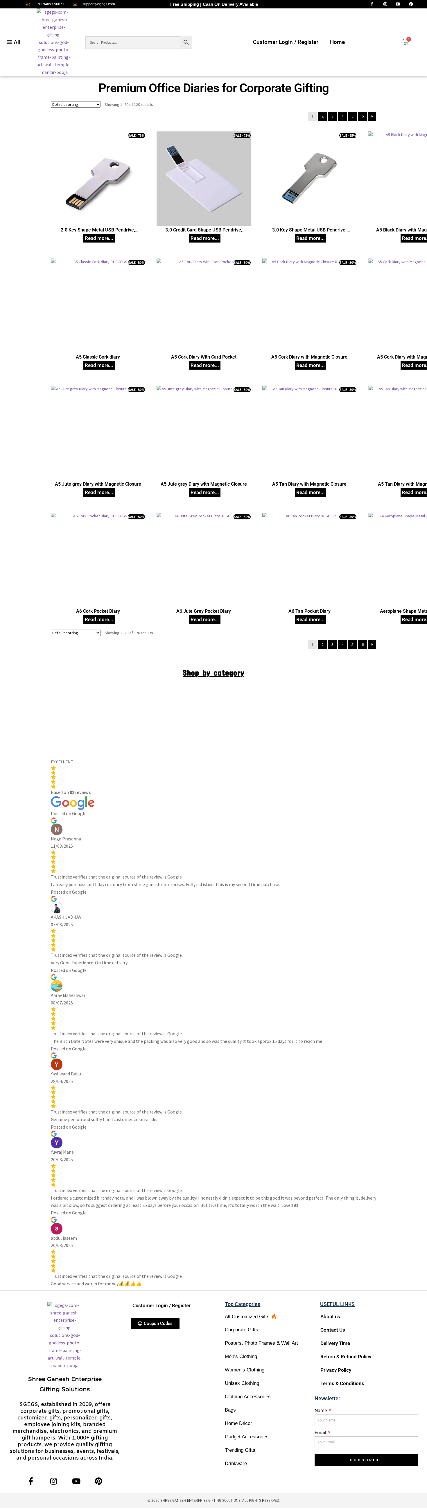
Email (321, 1432)
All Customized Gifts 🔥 (251, 1316)
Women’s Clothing (244, 1370)
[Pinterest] (98, 1481)
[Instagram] (53, 1481)
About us (330, 1316)
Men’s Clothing (241, 1356)
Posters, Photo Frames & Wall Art (261, 1343)
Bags (230, 1410)
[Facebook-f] (31, 1481)
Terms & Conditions (342, 1383)
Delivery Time (335, 1343)
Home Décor (238, 1423)
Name (321, 1410)
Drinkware (236, 1463)
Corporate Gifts (241, 1329)
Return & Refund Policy (345, 1357)
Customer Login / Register (285, 42)
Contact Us (332, 1330)
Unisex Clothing (242, 1383)
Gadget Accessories (247, 1436)
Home (337, 42)
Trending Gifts (240, 1450)
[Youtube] (76, 1481)
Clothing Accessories (248, 1396)
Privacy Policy (335, 1370)
